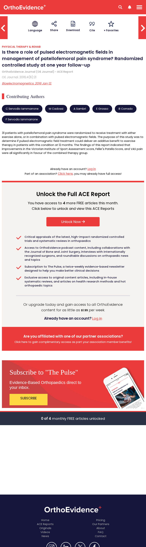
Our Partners (100, 524)
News (45, 536)
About (100, 528)
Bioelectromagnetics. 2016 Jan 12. (27, 83)
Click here (65, 173)
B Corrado (126, 109)
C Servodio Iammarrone (22, 109)
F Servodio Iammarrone (22, 119)
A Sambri (80, 109)
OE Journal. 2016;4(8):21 (19, 77)
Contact (100, 536)
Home (45, 520)
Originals (45, 528)
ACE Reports (45, 524)
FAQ (100, 532)
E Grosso (102, 109)
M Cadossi (56, 109)
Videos (45, 532)
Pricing (100, 520)
